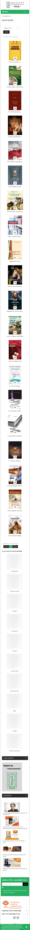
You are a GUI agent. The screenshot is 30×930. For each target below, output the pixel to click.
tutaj (21, 929)
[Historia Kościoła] (15, 581)
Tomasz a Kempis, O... (15, 62)
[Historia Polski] (15, 661)
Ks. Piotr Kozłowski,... (15, 386)
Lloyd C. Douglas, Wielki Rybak (15, 336)
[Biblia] (15, 701)
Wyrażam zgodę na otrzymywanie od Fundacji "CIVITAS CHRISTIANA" (15, 891)
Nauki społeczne (14, 691)
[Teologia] (15, 721)
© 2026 (15, 923)
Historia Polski (14, 671)
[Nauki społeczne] (15, 681)
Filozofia (14, 651)
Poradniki (14, 611)
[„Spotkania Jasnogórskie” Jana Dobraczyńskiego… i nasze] (15, 835)
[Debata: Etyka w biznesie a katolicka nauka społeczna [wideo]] (15, 862)
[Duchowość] (15, 621)
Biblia (14, 711)
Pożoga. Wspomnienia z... (15, 136)
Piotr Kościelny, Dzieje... (15, 186)
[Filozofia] (15, 641)
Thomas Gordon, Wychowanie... (15, 87)
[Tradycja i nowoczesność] (12, 776)
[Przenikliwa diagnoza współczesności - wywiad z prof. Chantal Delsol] (15, 807)
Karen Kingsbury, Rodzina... (15, 510)
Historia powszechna (14, 751)
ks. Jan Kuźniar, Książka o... (15, 436)
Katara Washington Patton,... (15, 486)
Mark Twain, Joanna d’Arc (15, 286)
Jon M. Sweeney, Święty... (15, 535)
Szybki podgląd (15, 58)
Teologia (14, 731)
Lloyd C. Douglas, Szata (15, 361)
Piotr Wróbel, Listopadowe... (15, 161)
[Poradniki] (15, 601)
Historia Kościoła (14, 591)
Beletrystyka (14, 571)
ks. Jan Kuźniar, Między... (15, 411)
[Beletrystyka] (15, 561)
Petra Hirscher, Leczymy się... (15, 211)
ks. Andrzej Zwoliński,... (15, 461)
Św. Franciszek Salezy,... (15, 112)
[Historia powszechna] (15, 741)
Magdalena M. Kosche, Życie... (15, 311)
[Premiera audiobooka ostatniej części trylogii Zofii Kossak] (15, 849)
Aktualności (7, 795)
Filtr (6, 32)
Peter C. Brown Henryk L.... (15, 236)
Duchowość (15, 631)
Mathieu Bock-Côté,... (15, 261)
